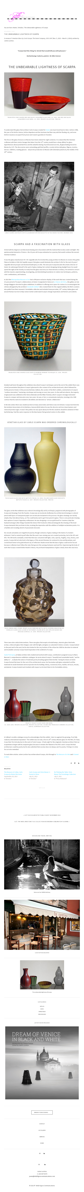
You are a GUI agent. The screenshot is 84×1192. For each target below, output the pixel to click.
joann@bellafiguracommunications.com (42, 1176)
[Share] (71, 763)
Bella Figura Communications (42, 17)
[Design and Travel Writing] (42, 864)
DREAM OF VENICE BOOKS (41, 1112)
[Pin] (75, 763)
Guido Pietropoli (9, 655)
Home (42, 1143)
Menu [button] (42, 4)
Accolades (42, 1130)
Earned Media (42, 1011)
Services (42, 1136)
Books (42, 1009)
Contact (42, 1124)
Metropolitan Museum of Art (20, 279)
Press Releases (42, 1014)
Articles (42, 788)
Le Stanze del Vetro (60, 282)
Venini (48, 130)
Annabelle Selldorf (33, 287)
